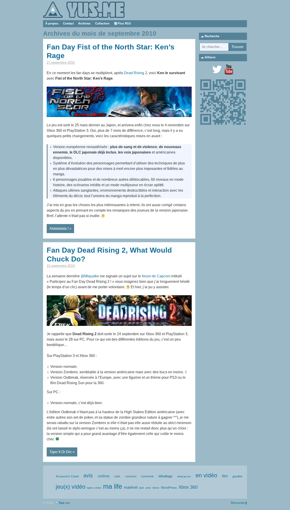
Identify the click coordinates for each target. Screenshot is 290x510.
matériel (131, 487)
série (148, 487)
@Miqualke (90, 276)
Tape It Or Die (60, 452)
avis (88, 475)
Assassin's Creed (67, 476)
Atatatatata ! (58, 228)
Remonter (238, 503)
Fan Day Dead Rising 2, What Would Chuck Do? (109, 254)
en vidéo (206, 475)
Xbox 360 (188, 487)
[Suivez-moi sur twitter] (217, 69)
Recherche (212, 36)
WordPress (169, 487)
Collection (102, 23)
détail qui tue (184, 476)
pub (141, 487)
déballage (165, 476)
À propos (51, 23)
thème (155, 487)
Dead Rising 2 (135, 73)
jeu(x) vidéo (70, 487)
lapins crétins (94, 487)
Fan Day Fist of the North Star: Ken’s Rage (110, 51)
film (225, 476)
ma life (112, 486)
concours (130, 476)
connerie (147, 476)
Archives (84, 23)
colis (117, 476)
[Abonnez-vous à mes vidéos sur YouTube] (228, 69)
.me (64, 503)
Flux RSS (124, 23)
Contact (68, 23)
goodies (237, 476)
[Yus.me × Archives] (84, 9)
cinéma (103, 476)
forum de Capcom (156, 276)
